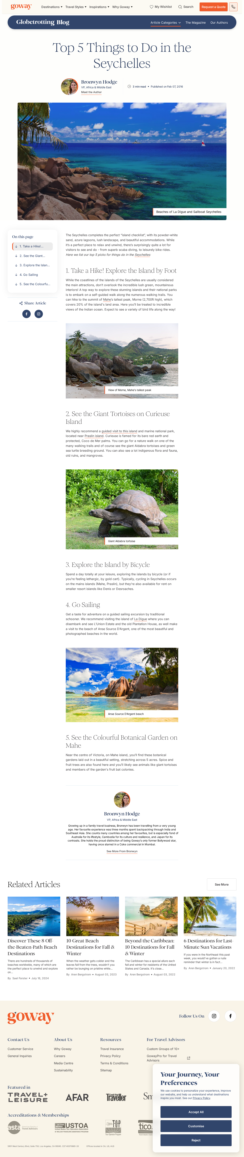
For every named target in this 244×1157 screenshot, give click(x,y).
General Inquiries (20, 1056)
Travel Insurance (112, 1049)
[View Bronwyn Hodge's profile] (69, 86)
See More (222, 884)
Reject (196, 1140)
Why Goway (62, 1049)
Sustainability (63, 1070)
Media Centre (63, 1063)
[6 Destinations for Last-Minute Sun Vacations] (210, 916)
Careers (59, 1056)
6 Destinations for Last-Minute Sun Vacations (209, 944)
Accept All (196, 1112)
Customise (196, 1126)
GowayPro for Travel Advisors (162, 1058)
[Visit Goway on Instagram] (39, 314)
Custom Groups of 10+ (163, 1049)
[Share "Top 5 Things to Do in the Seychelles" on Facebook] (26, 314)
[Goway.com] (21, 7)
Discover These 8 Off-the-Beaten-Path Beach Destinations (32, 947)
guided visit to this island (119, 431)
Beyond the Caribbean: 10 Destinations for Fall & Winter (149, 947)
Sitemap (106, 1070)
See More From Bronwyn (122, 851)
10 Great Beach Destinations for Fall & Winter (90, 947)
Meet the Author (91, 92)
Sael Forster (19, 978)
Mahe (107, 299)
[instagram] (214, 1016)
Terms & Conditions (114, 1063)
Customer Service (20, 1049)
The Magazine (195, 22)
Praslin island (94, 436)
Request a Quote (214, 7)
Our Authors (219, 22)
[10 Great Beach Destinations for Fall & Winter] (92, 916)
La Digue (140, 619)
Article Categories (164, 22)
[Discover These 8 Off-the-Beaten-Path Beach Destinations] (34, 916)
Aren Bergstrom (81, 974)
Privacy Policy (110, 1056)
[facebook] (230, 1016)
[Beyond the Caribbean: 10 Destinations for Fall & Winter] (151, 916)
